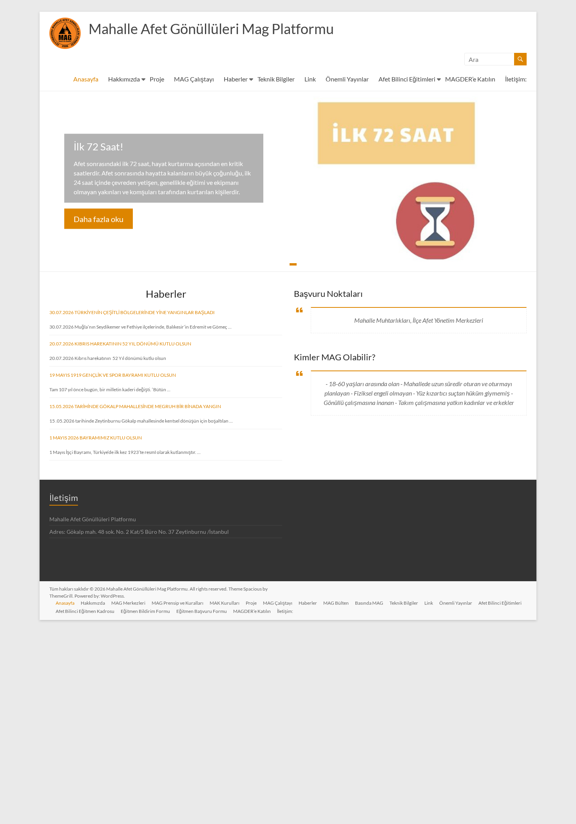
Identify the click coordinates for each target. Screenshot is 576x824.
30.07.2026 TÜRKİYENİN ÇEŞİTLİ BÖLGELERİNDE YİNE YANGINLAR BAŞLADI (132, 312)
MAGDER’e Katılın (470, 79)
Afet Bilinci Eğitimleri (407, 79)
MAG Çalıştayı (194, 79)
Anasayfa (85, 79)
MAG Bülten (336, 603)
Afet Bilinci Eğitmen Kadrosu (85, 611)
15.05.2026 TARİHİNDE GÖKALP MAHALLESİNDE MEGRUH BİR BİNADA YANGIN (135, 406)
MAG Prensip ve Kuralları (177, 603)
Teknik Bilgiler (276, 79)
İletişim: (516, 79)
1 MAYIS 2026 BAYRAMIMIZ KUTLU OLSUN (95, 438)
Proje (157, 79)
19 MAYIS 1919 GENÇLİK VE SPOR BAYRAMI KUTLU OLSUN (112, 375)
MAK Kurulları (224, 603)
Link (310, 79)
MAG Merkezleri (128, 603)
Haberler (236, 79)
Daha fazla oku (98, 219)
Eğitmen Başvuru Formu (201, 611)
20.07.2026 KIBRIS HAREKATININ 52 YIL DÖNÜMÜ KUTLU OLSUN (120, 344)
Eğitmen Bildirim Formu (145, 611)
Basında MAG (369, 603)
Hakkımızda (124, 79)
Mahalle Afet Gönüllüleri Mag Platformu (211, 28)
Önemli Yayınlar (347, 79)
